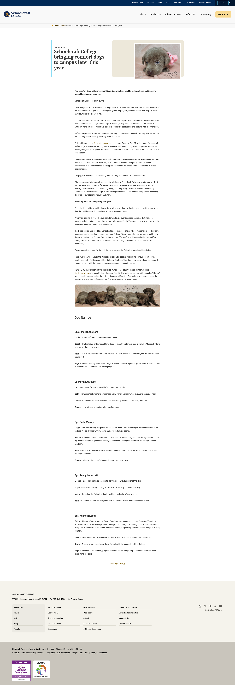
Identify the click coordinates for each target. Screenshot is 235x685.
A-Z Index (191, 3)
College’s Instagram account (106, 143)
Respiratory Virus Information (58, 653)
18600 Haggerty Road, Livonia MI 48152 (30, 599)
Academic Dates (54, 624)
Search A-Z (18, 607)
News (160, 3)
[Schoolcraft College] (17, 13)
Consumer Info (125, 624)
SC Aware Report (90, 624)
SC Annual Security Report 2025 (69, 649)
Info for (178, 3)
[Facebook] (200, 606)
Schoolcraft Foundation (128, 613)
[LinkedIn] (210, 606)
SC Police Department (92, 629)
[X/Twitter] (205, 606)
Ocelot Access (206, 3)
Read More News (117, 564)
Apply (16, 624)
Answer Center (77, 599)
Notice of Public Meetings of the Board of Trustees (33, 649)
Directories (52, 629)
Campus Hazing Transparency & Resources (89, 653)
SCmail (86, 618)
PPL (168, 3)
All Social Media (213, 610)
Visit (15, 618)
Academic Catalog (55, 618)
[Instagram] (215, 606)
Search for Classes (55, 613)
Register (17, 629)
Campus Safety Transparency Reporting (28, 653)
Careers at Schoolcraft (128, 607)
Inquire (16, 613)
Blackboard (88, 613)
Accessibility (124, 618)
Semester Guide (136, 3)
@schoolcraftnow (82, 273)
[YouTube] (220, 606)
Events (150, 3)
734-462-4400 (59, 599)
